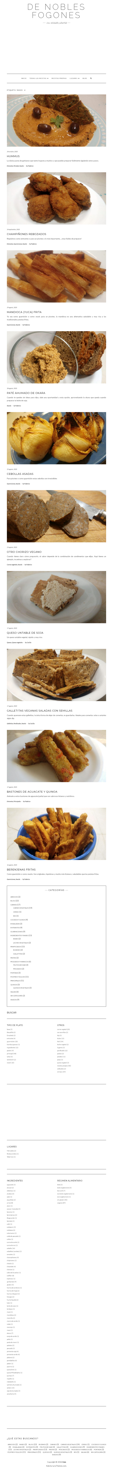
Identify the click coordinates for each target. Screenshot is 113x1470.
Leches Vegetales (20, 943)
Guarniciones (18, 244)
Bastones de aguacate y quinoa (32, 791)
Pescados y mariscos (19, 962)
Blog (85, 78)
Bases (15, 939)
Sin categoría (16, 996)
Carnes (13, 905)
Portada (16, 166)
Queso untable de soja (25, 632)
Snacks (21, 166)
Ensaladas (15, 924)
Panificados (17, 723)
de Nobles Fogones (56, 11)
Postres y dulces (17, 977)
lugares (74, 78)
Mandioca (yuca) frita (24, 312)
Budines (16, 950)
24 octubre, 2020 (12, 151)
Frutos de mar (19, 965)
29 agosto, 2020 (12, 307)
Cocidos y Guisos (17, 920)
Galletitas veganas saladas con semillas (39, 710)
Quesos (9, 642)
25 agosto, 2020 (12, 469)
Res (14, 916)
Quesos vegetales (17, 642)
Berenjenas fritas (21, 869)
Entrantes (10, 166)
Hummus (13, 156)
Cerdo (16, 912)
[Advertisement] (56, 49)
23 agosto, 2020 (12, 547)
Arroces (14, 897)
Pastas (13, 958)
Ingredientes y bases (19, 935)
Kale (64, 1462)
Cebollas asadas (20, 473)
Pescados (17, 969)
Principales (17, 801)
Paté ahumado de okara (26, 393)
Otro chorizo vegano (24, 551)
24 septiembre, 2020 (13, 229)
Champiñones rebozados (26, 234)
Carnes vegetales (12, 564)
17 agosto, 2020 (12, 628)
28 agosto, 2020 (12, 388)
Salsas (13, 992)
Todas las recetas (38, 78)
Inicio (23, 78)
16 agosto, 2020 (12, 865)
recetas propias (59, 78)
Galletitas (10, 723)
